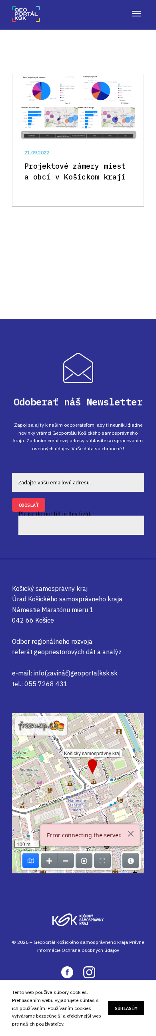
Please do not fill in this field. (55, 514)
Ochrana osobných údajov (90, 950)
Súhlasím (126, 1008)
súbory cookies (70, 992)
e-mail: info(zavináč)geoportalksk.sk (65, 673)
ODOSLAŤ (28, 505)
